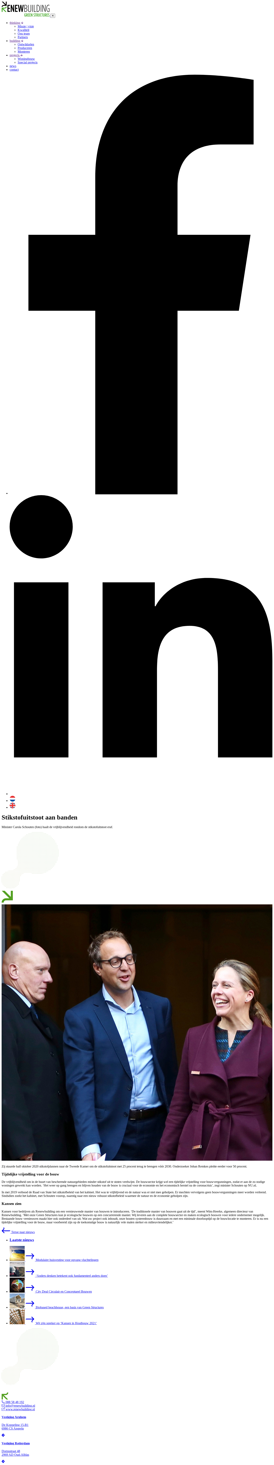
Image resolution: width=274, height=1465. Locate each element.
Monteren (24, 51)
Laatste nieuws (22, 1240)
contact (14, 69)
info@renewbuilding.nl (20, 1405)
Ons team (24, 33)
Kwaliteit (23, 30)
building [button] (15, 40)
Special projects (28, 62)
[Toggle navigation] (52, 16)
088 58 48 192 (14, 1402)
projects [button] (15, 55)
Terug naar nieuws (22, 1232)
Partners (23, 37)
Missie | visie (26, 26)
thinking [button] (15, 22)
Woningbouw (26, 58)
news (13, 66)
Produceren (25, 48)
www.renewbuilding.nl (20, 1409)
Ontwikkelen (26, 44)
